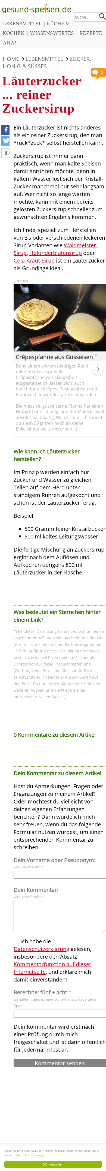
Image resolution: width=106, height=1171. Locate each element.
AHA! (10, 43)
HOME (11, 58)
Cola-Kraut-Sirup (34, 260)
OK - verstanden (53, 1164)
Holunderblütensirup (55, 253)
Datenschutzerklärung (28, 1155)
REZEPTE (90, 33)
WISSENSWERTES (52, 33)
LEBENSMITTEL (22, 24)
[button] (5, 130)
